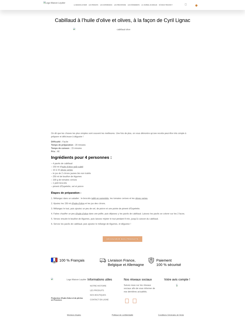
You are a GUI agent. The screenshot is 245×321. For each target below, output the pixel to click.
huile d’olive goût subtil (72, 167)
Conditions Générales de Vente (171, 315)
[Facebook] (127, 301)
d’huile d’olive (78, 203)
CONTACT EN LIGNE (99, 300)
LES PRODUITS (97, 290)
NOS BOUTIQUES (98, 295)
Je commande (228, 4)
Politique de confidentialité (122, 315)
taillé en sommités (100, 198)
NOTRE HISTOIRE (98, 286)
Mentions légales (74, 315)
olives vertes (66, 170)
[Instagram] (134, 301)
